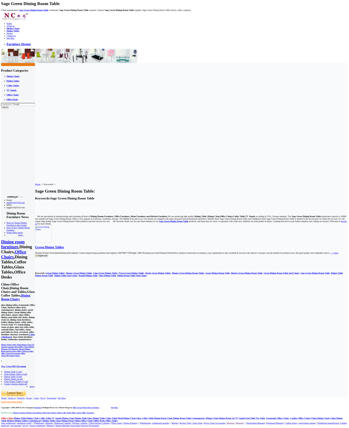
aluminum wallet (24, 423)
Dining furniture (130, 423)
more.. (21, 235)
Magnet (22, 349)
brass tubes (75, 425)
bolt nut (84, 425)
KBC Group (77, 408)
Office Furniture (88, 413)
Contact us (11, 36)
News (42, 398)
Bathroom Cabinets (62, 423)
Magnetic (240, 423)
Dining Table (6, 345)
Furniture (38, 408)
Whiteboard (39, 423)
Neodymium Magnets (255, 423)
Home (9, 23)
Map (116, 408)
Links (36, 398)
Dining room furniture (13, 244)
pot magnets (16, 425)
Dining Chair (26, 345)
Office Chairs (77, 413)
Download (51, 398)
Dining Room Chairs (15, 297)
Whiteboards (145, 423)
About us (10, 26)
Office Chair (23, 347)
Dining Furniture (19, 413)
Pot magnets (93, 425)
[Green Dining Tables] (43, 242)
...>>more (334, 253)
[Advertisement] (12, 152)
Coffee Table (16, 345)
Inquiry (10, 33)
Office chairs (116, 423)
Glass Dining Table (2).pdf (15, 374)
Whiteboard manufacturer (328, 423)
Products (21, 398)
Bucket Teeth (185, 423)
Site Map (10, 38)
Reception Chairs (13, 356)
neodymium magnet (307, 423)
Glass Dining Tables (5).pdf (16, 381)
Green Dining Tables (49, 247)
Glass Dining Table (54, 413)
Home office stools (15, 232)
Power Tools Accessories (214, 423)
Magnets (49, 423)
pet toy (25, 425)
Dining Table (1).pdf (13, 372)
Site (112, 408)
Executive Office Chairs (18, 351)
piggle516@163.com (16, 202)
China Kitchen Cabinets (99, 423)
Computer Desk (12, 347)
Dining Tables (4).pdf (13, 379)
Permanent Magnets (274, 423)
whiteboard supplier (160, 423)
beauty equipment (37, 425)
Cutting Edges (291, 423)
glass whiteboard (8, 423)
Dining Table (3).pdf (13, 376)
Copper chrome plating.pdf (15, 384)
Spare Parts (197, 423)
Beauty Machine (62, 425)
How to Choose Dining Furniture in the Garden (17, 224)
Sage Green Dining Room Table (33, 10)
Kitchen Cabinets (79, 423)
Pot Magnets (13, 349)
